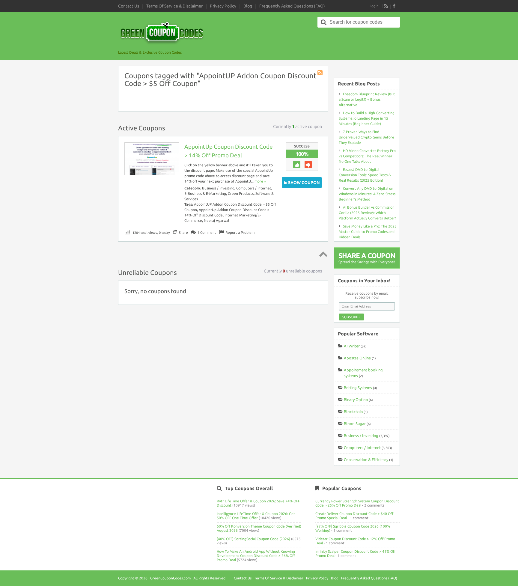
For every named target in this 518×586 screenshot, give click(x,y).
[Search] (323, 22)
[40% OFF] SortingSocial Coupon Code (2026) (253, 539)
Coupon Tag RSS (320, 73)
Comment (206, 232)
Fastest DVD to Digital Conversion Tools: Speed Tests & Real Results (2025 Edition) (365, 175)
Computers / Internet (253, 188)
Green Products (241, 193)
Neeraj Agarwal (216, 220)
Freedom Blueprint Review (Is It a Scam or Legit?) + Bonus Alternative (367, 99)
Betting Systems (358, 387)
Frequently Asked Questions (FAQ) (292, 6)
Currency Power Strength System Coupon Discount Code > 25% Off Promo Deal (357, 503)
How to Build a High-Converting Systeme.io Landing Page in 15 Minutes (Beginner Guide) (366, 118)
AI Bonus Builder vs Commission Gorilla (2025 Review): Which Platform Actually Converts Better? (367, 212)
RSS (386, 6)
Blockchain (353, 411)
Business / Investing (218, 188)
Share (183, 232)
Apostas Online (357, 358)
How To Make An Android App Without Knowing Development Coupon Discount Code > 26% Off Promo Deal (256, 555)
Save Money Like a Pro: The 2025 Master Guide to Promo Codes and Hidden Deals (368, 231)
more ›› (260, 181)
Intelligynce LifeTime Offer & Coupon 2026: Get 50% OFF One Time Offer (256, 516)
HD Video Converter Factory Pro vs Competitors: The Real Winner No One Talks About (367, 156)
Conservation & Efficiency (366, 459)
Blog (247, 6)
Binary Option (356, 399)
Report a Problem (240, 232)
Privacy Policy (223, 6)
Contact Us (128, 6)
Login (374, 6)
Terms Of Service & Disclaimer (174, 6)
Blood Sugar (355, 423)
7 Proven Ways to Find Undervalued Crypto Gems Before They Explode (366, 137)
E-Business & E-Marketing (205, 193)
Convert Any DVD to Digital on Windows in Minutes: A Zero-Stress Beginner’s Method (367, 193)
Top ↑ (322, 254)
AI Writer (352, 346)
